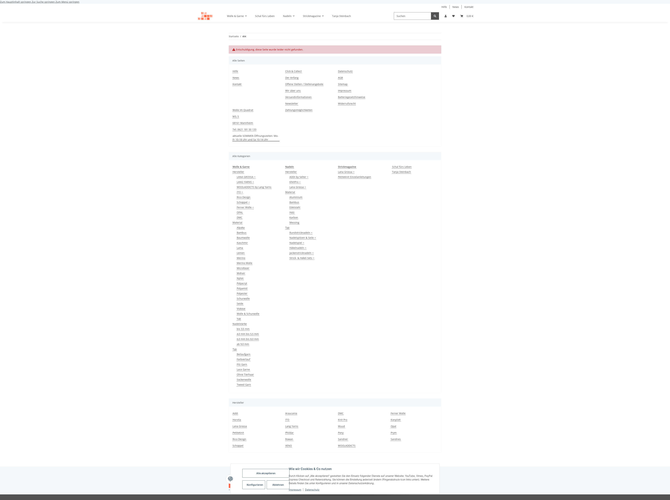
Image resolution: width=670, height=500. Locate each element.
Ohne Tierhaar (245, 374)
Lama (240, 247)
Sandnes (396, 439)
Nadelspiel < (296, 242)
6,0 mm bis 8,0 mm (248, 339)
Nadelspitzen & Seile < (302, 237)
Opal (393, 426)
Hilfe (444, 7)
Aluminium (295, 197)
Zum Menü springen (67, 1)
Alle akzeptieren (266, 473)
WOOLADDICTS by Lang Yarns (254, 187)
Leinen (241, 253)
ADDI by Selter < (298, 177)
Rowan (289, 439)
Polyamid (242, 288)
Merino (241, 258)
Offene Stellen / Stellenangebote (304, 84)
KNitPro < (294, 182)
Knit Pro (342, 419)
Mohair (241, 273)
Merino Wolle (244, 263)
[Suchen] (435, 16)
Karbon (293, 217)
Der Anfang (292, 77)
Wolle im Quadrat (243, 110)
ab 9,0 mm (243, 344)
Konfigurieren (255, 484)
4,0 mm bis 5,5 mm (248, 334)
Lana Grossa (240, 426)
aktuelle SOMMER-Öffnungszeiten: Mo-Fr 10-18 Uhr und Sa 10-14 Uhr (255, 137)
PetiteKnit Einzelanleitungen (354, 177)
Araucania (291, 413)
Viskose (241, 308)
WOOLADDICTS (346, 445)
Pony (341, 432)
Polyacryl (242, 283)
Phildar (289, 432)
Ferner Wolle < (245, 207)
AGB (340, 77)
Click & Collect (293, 71)
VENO (288, 445)
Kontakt (468, 7)
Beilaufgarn (243, 354)
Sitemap (343, 84)
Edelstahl (294, 207)
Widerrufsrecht (347, 103)
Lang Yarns (291, 426)
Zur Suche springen (43, 1)
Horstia (237, 419)
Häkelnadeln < (297, 247)
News (455, 7)
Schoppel (238, 445)
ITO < (240, 192)
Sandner (343, 439)
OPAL (240, 212)
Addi (235, 413)
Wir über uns (293, 90)
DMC (239, 217)
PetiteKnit (238, 432)
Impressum (295, 489)
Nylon (240, 278)
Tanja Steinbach (401, 171)
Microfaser (243, 268)
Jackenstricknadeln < (301, 253)
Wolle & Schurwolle (248, 313)
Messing (294, 222)
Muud (341, 426)
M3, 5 (236, 116)
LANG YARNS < (245, 182)
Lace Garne (243, 369)
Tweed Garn (244, 384)
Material (237, 222)
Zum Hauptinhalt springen (16, 1)
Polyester (242, 293)
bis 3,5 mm (243, 329)
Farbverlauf (243, 359)
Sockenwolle (244, 379)
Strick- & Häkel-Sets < (301, 258)
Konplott (396, 419)
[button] (445, 16)
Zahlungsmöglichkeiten (298, 110)
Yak (239, 318)
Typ (235, 349)
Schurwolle (243, 298)
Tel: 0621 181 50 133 (244, 129)
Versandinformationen (298, 97)
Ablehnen (278, 484)
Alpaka (241, 227)
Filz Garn (242, 364)
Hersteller (238, 171)
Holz (292, 212)
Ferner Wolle (398, 413)
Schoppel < (243, 202)
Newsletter (291, 103)
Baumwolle (243, 237)
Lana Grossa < (297, 187)
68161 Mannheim (243, 123)
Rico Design (239, 439)
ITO (287, 419)
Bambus (241, 232)
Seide (240, 303)
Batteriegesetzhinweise (351, 97)
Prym (394, 432)
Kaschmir (242, 242)
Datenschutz (312, 489)
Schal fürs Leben (402, 166)
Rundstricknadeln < (300, 232)
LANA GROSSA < (246, 177)
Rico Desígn (243, 197)
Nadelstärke (240, 323)
